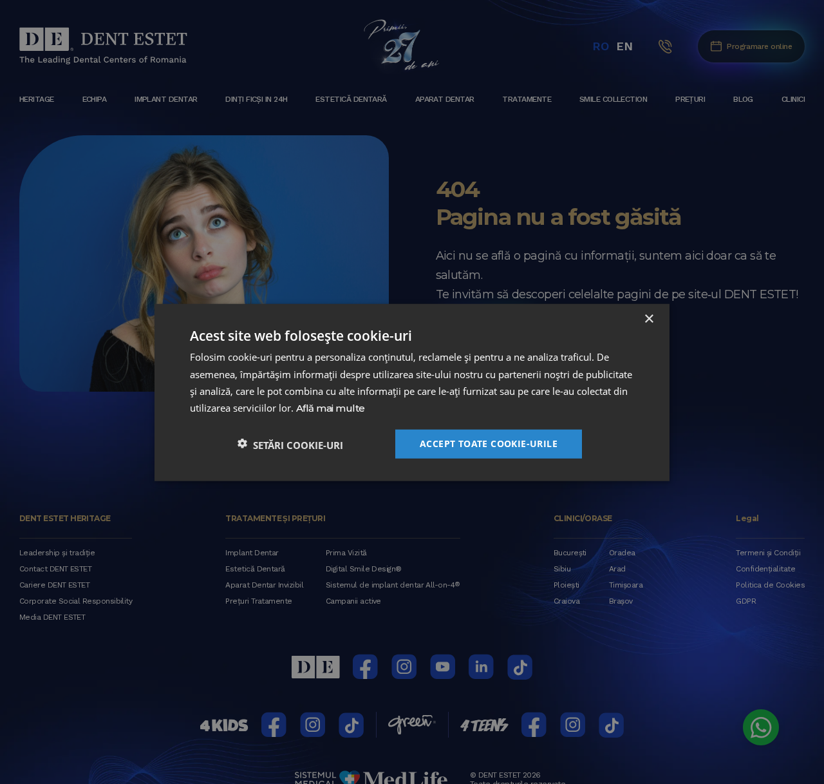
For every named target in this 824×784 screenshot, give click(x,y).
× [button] (648, 318)
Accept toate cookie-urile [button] (488, 443)
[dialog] (412, 392)
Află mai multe (330, 408)
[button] (290, 443)
